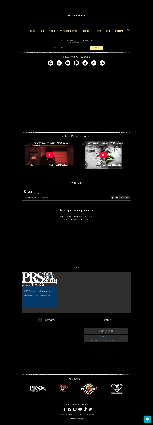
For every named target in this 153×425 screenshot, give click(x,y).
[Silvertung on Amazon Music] (85, 63)
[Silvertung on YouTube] (80, 409)
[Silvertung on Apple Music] (59, 63)
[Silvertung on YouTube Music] (67, 63)
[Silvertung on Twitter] (90, 409)
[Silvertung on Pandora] (76, 63)
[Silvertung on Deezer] (93, 63)
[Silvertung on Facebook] (64, 409)
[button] (128, 30)
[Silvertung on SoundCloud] (102, 63)
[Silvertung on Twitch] (75, 409)
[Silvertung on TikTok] (85, 409)
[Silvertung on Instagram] (70, 409)
